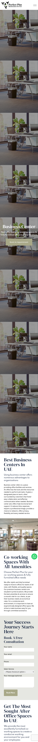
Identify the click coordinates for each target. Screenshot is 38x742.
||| (35, 5)
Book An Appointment (19, 242)
